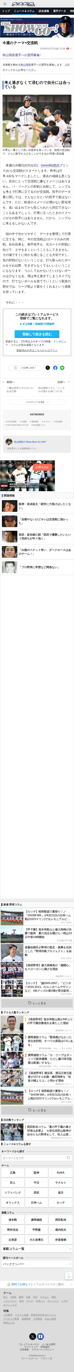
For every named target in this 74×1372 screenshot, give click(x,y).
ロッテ (61, 1202)
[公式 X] (32, 1336)
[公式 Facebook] (40, 1336)
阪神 (36, 1172)
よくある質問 (48, 1344)
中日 (36, 1182)
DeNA (45, 165)
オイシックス (10, 1305)
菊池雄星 (35, 422)
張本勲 (13, 1219)
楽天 (61, 1192)
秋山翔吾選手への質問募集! (22, 55)
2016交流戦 (12, 422)
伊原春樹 (60, 1239)
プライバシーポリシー (43, 1349)
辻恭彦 (13, 1239)
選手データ (59, 10)
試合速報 (44, 10)
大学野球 (37, 1319)
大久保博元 (36, 1239)
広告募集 (24, 1349)
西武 (56, 165)
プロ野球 (7, 1315)
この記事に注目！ (28, 368)
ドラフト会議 (21, 1315)
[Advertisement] (37, 737)
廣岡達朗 (36, 1219)
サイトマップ (31, 1347)
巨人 (12, 1182)
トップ (6, 10)
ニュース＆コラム (24, 10)
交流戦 (24, 422)
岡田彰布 (60, 1219)
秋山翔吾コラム (39, 425)
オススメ (47, 422)
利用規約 (45, 1347)
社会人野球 (50, 1319)
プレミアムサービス (29, 1344)
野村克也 (12, 1229)
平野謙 (36, 1229)
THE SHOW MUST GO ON (17, 425)
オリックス (13, 1202)
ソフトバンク (12, 1192)
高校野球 (26, 1319)
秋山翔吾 (26, 64)
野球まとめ (9, 1323)
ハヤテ (64, 1301)
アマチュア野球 (11, 1319)
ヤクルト (60, 1182)
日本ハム (36, 1202)
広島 (12, 1172)
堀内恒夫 (60, 1229)
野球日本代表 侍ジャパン (43, 1315)
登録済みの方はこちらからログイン (37, 350)
